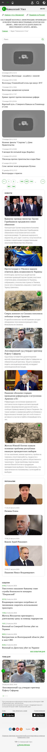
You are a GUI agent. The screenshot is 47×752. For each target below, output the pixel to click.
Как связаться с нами (20, 711)
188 (21, 181)
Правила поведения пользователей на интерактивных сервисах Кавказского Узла (23, 736)
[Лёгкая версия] (12, 3)
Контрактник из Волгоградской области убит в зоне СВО (23, 638)
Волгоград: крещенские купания (15, 90)
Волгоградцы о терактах (12, 173)
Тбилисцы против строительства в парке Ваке (21, 159)
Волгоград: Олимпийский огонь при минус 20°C (22, 83)
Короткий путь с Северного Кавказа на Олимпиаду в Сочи (23, 105)
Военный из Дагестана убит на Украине (20, 647)
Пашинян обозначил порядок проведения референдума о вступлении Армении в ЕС (23, 395)
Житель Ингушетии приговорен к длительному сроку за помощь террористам (22, 617)
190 (31, 181)
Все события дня (37, 652)
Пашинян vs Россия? (37, 15)
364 (13, 186)
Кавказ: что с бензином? (14, 15)
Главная (5, 31)
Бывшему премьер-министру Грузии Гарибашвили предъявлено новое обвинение (21, 221)
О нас (4, 711)
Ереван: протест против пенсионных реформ (20, 97)
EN (7, 2)
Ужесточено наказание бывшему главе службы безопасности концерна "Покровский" (20, 591)
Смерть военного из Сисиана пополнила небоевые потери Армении (23, 315)
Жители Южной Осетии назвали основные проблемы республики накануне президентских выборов (20, 448)
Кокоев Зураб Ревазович (16, 541)
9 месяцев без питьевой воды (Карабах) (18, 152)
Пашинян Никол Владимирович (19, 572)
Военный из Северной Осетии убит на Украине (20, 628)
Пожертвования (39, 711)
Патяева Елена (11, 510)
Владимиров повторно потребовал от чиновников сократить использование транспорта (20, 605)
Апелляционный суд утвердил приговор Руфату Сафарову (23, 352)
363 (8, 186)
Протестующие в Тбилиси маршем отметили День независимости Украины (23, 270)
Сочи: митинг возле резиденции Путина (18, 166)
